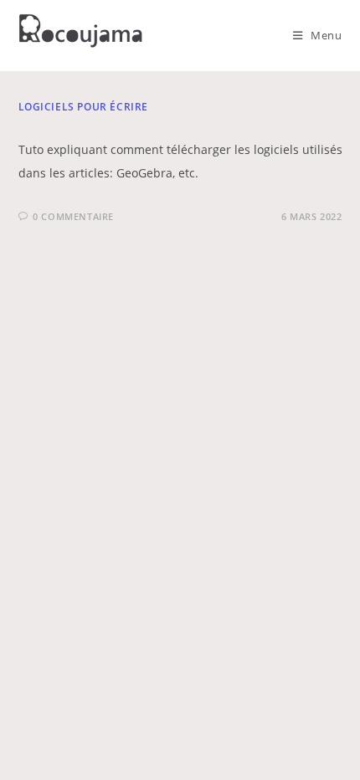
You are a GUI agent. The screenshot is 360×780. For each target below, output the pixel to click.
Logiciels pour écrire (83, 107)
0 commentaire (73, 216)
